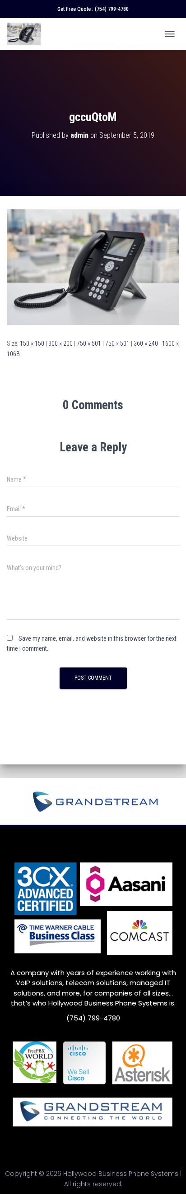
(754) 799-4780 (112, 9)
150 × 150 (32, 343)
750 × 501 (89, 343)
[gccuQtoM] (93, 266)
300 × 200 (60, 343)
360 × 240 (146, 343)
